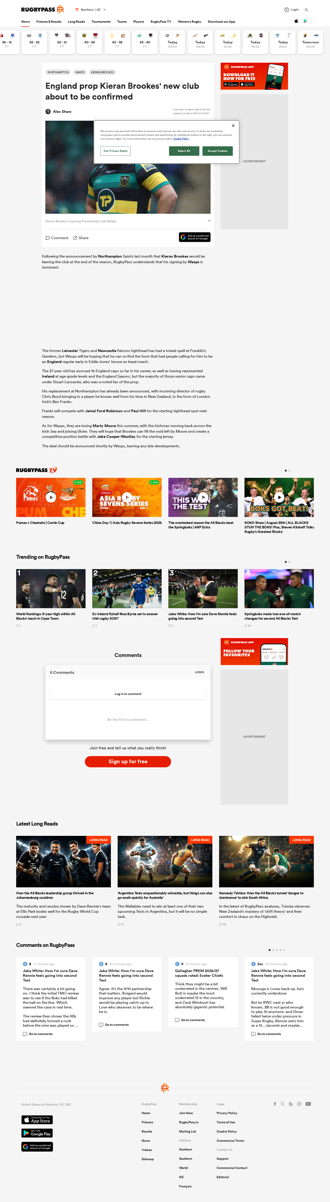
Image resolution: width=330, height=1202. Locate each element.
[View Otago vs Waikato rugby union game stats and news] (117, 42)
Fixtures (147, 1122)
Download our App (221, 21)
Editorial (223, 1177)
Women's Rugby (189, 21)
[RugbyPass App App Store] (65, 1120)
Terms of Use (226, 1122)
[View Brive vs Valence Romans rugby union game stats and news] (62, 42)
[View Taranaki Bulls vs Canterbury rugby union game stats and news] (89, 42)
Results (147, 1131)
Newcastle (107, 350)
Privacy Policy (227, 1113)
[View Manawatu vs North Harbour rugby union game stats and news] (145, 42)
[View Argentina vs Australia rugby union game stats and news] (227, 42)
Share (83, 237)
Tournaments (101, 21)
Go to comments (39, 1034)
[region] (167, 142)
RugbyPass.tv (189, 1122)
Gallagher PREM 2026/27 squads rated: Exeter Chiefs (199, 973)
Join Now (186, 1113)
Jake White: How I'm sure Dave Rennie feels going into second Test (50, 975)
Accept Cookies (218, 151)
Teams (122, 21)
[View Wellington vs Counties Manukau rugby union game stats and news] (255, 42)
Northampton (110, 256)
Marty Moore (104, 425)
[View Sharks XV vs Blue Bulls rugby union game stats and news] (34, 42)
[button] (63, 881)
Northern (185, 1149)
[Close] (233, 126)
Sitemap (148, 1159)
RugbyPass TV (161, 21)
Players (138, 21)
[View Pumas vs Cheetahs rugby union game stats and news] (172, 42)
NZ (181, 1177)
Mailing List (187, 1131)
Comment (59, 237)
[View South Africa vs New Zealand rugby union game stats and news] (200, 42)
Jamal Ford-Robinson (104, 410)
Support (222, 1158)
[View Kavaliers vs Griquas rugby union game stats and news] (310, 42)
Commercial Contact (232, 1168)
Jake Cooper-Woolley (116, 436)
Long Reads (76, 21)
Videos (147, 1150)
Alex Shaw (62, 111)
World (183, 1168)
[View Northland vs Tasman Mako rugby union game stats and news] (283, 42)
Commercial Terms (230, 1140)
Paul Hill (138, 410)
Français (185, 1186)
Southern (185, 1158)
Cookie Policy (227, 1131)
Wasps (193, 261)
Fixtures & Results (48, 21)
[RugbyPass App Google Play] (65, 1134)
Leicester (70, 350)
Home (146, 1113)
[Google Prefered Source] (192, 237)
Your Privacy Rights (115, 151)
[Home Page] (42, 9)
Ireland (48, 376)
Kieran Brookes (174, 256)
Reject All (184, 151)
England (54, 361)
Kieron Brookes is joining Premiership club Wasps (80, 221)
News (25, 21)
